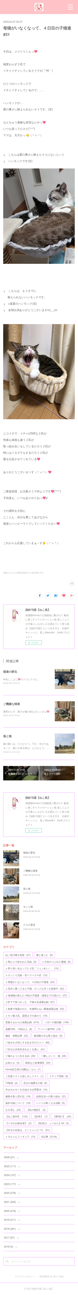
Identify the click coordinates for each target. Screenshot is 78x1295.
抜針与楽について (18, 1103)
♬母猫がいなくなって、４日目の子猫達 (30, 982)
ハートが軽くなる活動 (50, 1103)
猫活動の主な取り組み (48, 1035)
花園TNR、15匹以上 (18, 1029)
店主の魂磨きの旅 (35, 1082)
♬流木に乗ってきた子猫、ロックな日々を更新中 (34, 988)
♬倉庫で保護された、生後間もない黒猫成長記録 (34, 1008)
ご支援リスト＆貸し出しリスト (24, 1076)
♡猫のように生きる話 (20, 1055)
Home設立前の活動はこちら (23, 1069)
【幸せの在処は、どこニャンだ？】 (27, 1130)
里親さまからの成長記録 (22, 1022)
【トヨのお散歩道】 (18, 1123)
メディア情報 (58, 1076)
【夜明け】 (62, 1116)
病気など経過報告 (37, 1062)
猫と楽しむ (44, 954)
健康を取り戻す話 (18, 1096)
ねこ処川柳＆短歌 (18, 954)
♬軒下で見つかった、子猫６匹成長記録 (30, 1002)
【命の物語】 (36, 1109)
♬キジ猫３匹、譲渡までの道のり (26, 1015)
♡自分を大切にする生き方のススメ (27, 1042)
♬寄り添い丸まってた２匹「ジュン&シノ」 (32, 968)
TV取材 (11, 1082)
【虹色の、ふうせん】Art (53, 1123)
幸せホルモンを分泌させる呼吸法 (26, 1089)
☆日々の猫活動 (57, 1022)
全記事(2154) (37, 572)
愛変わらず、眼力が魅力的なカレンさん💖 (26, 711)
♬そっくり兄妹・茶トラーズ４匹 (26, 975)
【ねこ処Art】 (16, 1116)
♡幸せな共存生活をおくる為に (25, 1049)
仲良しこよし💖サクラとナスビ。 (21, 679)
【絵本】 (40, 1116)
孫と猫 (7, 736)
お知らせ (12, 1062)
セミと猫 (28, 906)
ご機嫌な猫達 (11, 704)
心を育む (13, 1109)
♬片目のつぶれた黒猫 (56, 961)
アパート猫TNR (49, 1029)
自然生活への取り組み (51, 1096)
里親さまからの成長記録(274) (16, 572)
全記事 (49, 1136)
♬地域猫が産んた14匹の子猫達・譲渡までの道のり (36, 995)
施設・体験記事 (16, 1035)
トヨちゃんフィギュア (20, 1136)
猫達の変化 (10, 671)
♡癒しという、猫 (53, 1055)
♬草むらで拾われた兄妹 (20, 961)
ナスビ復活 (29, 924)
